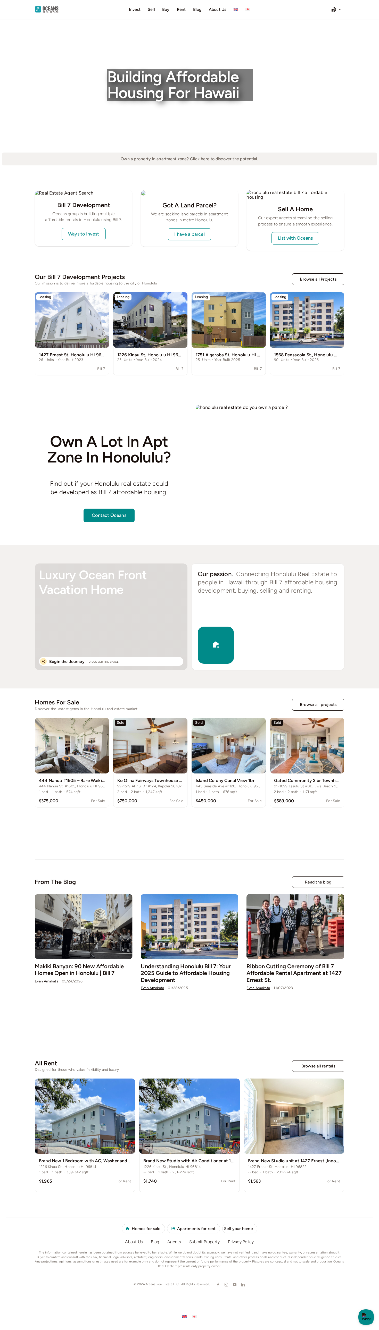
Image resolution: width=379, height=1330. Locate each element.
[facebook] (218, 1284)
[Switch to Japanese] (247, 9)
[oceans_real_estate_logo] (47, 8)
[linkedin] (242, 1284)
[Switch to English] (185, 1316)
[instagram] (226, 1284)
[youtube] (234, 1284)
